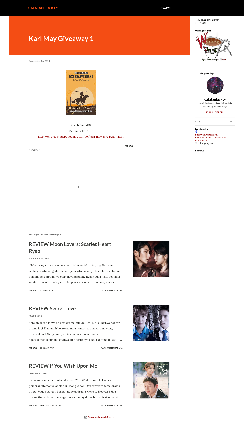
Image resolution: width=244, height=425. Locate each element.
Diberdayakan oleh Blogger (101, 417)
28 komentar (47, 348)
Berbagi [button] (129, 146)
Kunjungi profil (215, 112)
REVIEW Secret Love (52, 308)
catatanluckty (215, 99)
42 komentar (47, 290)
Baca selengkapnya (112, 290)
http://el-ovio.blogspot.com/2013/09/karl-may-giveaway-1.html (81, 136)
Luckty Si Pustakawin (206, 134)
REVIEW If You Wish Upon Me (63, 366)
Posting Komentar (50, 405)
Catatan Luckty (43, 8)
